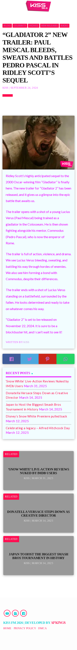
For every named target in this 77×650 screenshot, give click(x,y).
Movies (33, 25)
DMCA (42, 628)
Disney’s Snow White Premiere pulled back (36, 416)
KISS (26, 342)
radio (64, 25)
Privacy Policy (25, 628)
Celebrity (20, 25)
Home (7, 628)
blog (7, 25)
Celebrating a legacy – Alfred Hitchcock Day (38, 428)
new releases (49, 25)
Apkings (58, 622)
